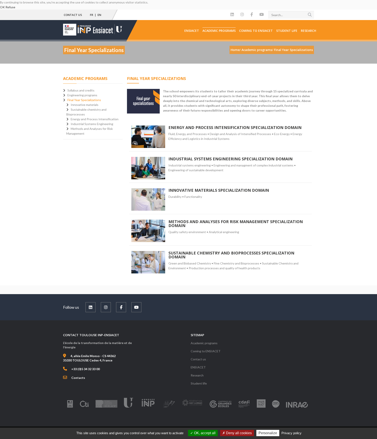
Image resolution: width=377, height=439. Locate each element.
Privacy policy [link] (291, 433)
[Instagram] (242, 15)
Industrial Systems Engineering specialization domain (230, 158)
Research (308, 31)
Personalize (268, 433)
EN (99, 15)
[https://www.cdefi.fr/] (244, 407)
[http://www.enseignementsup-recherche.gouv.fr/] (70, 407)
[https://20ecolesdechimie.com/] (192, 407)
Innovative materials (84, 105)
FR (91, 15)
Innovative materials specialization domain (218, 190)
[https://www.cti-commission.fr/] (84, 407)
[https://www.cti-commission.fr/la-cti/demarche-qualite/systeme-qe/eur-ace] (106, 407)
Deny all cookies (238, 433)
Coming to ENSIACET (256, 31)
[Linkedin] (232, 15)
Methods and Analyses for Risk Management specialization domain (235, 223)
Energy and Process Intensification (94, 119)
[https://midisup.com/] (261, 407)
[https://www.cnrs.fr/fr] (276, 407)
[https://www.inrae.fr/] (297, 407)
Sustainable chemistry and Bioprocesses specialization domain (231, 254)
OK (2, 7)
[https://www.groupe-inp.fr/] (148, 407)
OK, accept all (204, 433)
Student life (286, 31)
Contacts (78, 378)
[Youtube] (261, 15)
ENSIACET (191, 31)
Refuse (10, 7)
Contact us (73, 15)
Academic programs (219, 31)
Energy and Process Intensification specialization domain (235, 127)
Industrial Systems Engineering (92, 124)
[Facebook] (251, 15)
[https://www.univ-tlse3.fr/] (128, 407)
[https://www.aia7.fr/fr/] (169, 407)
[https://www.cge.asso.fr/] (220, 407)
